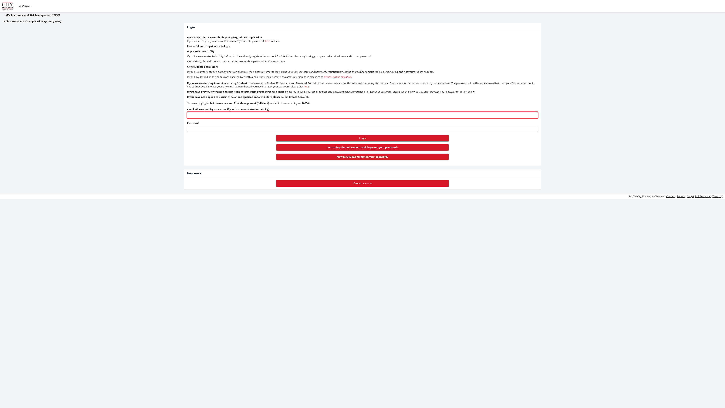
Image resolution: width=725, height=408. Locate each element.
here (267, 41)
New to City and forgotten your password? (362, 156)
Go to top (717, 196)
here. (306, 86)
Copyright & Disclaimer (699, 196)
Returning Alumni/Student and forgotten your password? (362, 147)
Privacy (681, 196)
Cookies (670, 196)
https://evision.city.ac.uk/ (338, 77)
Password (193, 123)
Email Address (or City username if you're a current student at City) (228, 109)
